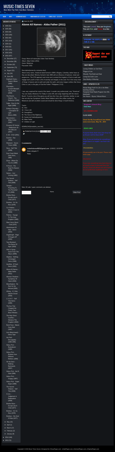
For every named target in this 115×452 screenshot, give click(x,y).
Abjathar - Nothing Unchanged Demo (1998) (12, 259)
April (8, 425)
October (9, 64)
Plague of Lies (88, 71)
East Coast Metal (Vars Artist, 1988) (12, 156)
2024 (7, 32)
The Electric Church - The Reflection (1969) (12, 98)
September (10, 67)
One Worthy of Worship (90, 79)
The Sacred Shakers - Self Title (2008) (11, 181)
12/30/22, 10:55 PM (56, 148)
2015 (7, 56)
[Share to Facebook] (47, 131)
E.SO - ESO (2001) (12, 135)
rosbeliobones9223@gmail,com (38, 148)
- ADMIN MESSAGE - (21, 16)
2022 (7, 38)
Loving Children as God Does (92, 69)
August (9, 70)
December (10, 58)
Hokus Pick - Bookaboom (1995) (11, 347)
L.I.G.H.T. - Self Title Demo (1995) (11, 301)
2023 (7, 35)
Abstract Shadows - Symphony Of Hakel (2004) (12, 279)
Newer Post (26, 192)
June (8, 76)
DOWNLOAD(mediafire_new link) (32, 126)
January (9, 434)
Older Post (76, 192)
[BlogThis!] (43, 131)
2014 (7, 437)
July (8, 73)
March (9, 428)
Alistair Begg (87, 88)
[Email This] (41, 131)
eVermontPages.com (79, 449)
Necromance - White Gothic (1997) (11, 120)
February (10, 431)
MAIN (4, 16)
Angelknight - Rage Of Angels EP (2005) (12, 237)
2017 (7, 50)
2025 (7, 29)
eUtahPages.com (67, 449)
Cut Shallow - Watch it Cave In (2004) (12, 210)
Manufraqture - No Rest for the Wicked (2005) (12, 286)
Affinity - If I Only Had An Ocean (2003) (12, 293)
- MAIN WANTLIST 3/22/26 (37, 16)
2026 (7, 26)
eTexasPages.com (55, 449)
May (8, 422)
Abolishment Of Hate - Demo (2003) (11, 230)
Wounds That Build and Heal (92, 74)
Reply (29, 154)
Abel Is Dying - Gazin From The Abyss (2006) (12, 252)
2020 (7, 44)
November (10, 61)
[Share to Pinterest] (50, 131)
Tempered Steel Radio (90, 92)
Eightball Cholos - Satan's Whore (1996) (12, 81)
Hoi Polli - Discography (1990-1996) (11, 340)
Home (52, 191)
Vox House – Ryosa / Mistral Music (94, 96)
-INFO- (10, 16)
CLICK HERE (87, 115)
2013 (7, 440)
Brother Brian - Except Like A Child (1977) (11, 197)
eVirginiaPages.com (93, 449)
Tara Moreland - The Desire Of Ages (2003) (11, 244)
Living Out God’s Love (90, 76)
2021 (7, 41)
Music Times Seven (19, 6)
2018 (7, 47)
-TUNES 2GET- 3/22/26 (55, 16)
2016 (7, 53)
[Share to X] (45, 131)
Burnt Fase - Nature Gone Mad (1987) (12, 327)
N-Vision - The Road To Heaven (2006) (12, 168)
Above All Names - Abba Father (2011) (12, 272)
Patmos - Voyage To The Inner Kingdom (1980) (12, 217)
